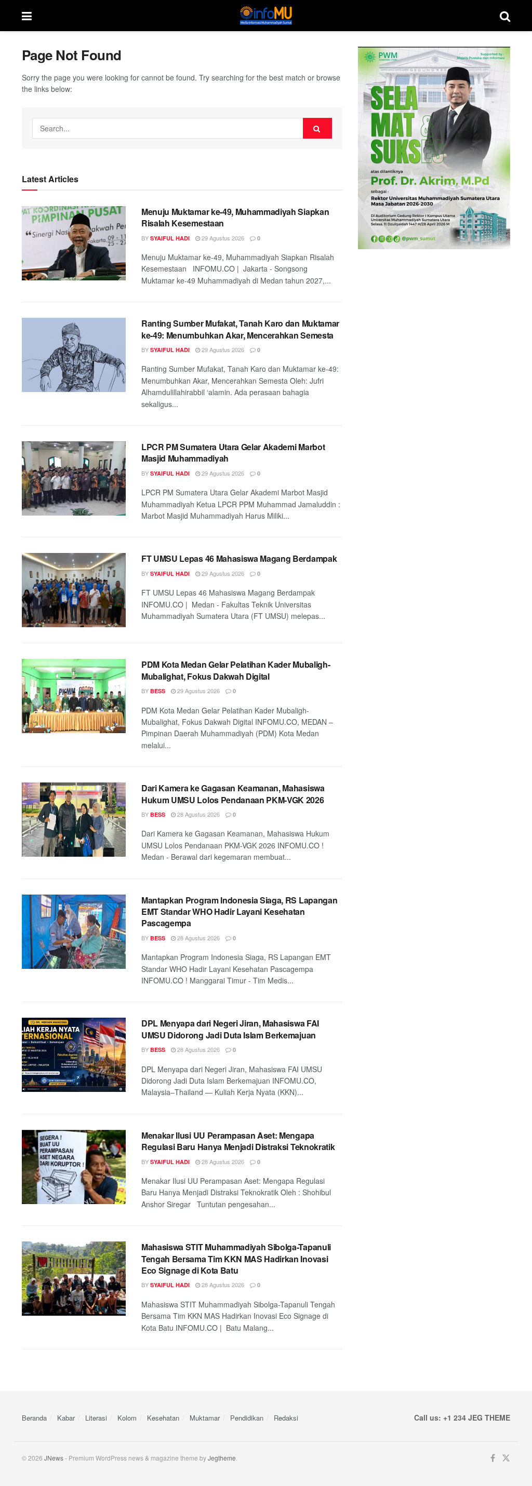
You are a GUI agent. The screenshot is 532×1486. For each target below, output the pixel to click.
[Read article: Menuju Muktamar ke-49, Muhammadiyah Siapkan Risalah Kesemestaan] (74, 243)
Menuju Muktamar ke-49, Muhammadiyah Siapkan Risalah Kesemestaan (235, 217)
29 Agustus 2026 (222, 238)
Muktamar (205, 1418)
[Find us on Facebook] (492, 1458)
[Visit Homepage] (266, 15)
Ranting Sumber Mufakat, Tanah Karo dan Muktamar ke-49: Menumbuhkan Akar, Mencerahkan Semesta (240, 329)
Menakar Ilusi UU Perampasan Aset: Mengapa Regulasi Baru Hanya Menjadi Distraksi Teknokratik (238, 1141)
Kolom (127, 1418)
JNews (53, 1457)
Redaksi (286, 1418)
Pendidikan (246, 1418)
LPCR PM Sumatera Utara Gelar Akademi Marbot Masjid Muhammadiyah (233, 452)
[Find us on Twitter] (506, 1458)
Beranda (34, 1418)
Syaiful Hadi (170, 238)
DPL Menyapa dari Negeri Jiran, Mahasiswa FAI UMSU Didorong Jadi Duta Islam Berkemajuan (230, 1029)
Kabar (66, 1418)
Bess (157, 691)
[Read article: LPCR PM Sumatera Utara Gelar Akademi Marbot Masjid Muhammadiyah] (74, 478)
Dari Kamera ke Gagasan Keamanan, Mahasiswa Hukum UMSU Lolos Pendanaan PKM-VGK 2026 (233, 793)
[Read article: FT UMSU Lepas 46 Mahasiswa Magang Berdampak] (74, 590)
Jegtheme (222, 1457)
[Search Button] (505, 15)
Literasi (96, 1418)
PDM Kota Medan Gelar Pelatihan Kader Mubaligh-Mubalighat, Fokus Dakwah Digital (235, 670)
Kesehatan (163, 1418)
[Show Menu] (27, 15)
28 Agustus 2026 (198, 814)
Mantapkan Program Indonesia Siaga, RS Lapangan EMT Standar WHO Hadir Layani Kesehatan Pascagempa (239, 911)
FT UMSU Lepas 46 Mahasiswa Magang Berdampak (239, 558)
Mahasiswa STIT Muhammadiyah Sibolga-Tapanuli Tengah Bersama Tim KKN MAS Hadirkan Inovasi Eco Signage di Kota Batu (236, 1258)
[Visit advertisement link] (434, 148)
